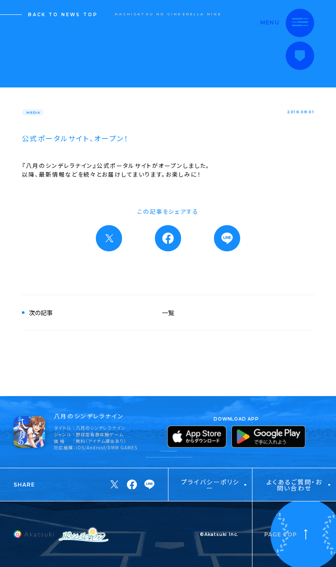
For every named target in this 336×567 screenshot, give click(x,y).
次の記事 (41, 312)
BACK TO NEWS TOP (63, 14)
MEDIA (33, 112)
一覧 (168, 312)
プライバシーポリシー (210, 484)
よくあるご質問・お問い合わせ (294, 484)
